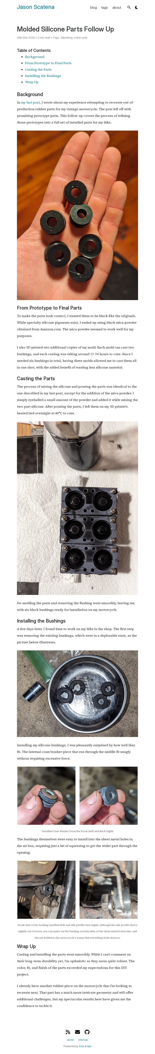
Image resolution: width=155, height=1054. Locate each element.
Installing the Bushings (43, 75)
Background (34, 56)
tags (104, 7)
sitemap (83, 1039)
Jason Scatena (35, 6)
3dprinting (66, 37)
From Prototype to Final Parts (48, 63)
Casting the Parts (38, 69)
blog (93, 7)
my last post (30, 102)
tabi (89, 1046)
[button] (129, 7)
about (116, 7)
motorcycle (80, 37)
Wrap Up (31, 82)
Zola (81, 1046)
